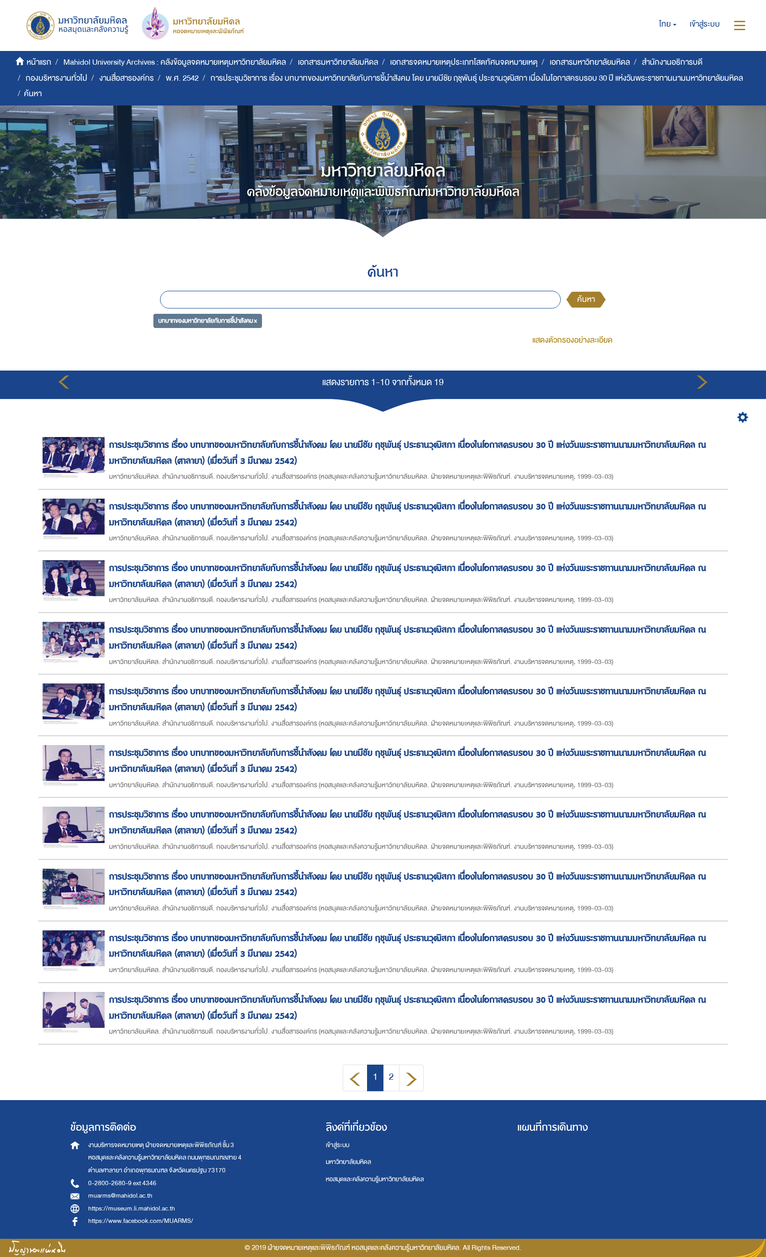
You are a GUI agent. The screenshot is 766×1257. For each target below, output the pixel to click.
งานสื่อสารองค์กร (126, 78)
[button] (668, 24)
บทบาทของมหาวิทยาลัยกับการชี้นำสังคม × (207, 320)
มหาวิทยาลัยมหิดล (348, 1161)
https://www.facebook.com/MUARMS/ (140, 1220)
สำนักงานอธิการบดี (672, 62)
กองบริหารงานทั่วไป (56, 78)
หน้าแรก (39, 62)
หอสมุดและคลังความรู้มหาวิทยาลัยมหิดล (375, 1179)
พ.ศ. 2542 (182, 78)
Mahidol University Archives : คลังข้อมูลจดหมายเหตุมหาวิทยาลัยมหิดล (174, 62)
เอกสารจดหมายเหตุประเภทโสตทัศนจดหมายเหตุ (464, 62)
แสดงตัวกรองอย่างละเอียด (572, 340)
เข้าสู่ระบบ (337, 1145)
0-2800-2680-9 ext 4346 (122, 1183)
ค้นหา (586, 299)
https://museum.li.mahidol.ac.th (131, 1208)
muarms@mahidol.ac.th (120, 1195)
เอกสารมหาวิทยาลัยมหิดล (338, 62)
